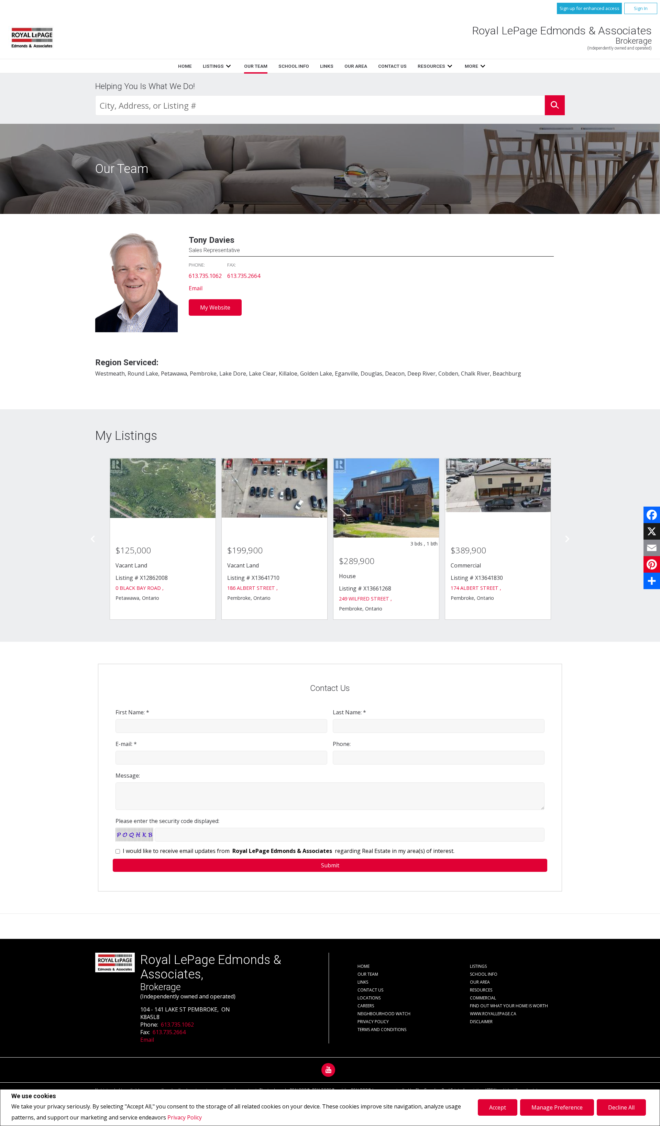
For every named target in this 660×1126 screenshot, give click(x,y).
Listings (213, 66)
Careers (366, 1006)
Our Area (355, 66)
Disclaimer (481, 1022)
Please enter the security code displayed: (167, 821)
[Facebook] (652, 515)
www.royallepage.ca (493, 1014)
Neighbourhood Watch (384, 1014)
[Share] (652, 581)
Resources (431, 66)
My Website (215, 307)
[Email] (652, 548)
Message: (128, 775)
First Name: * (132, 712)
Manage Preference (557, 1107)
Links (326, 66)
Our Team (255, 66)
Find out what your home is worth (509, 1006)
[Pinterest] (652, 564)
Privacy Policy (184, 1117)
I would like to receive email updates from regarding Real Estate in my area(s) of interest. (288, 851)
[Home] (32, 38)
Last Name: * (349, 712)
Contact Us (392, 66)
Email (195, 288)
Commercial (483, 998)
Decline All (621, 1107)
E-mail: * (126, 744)
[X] (652, 531)
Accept (497, 1107)
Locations (369, 998)
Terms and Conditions (382, 1029)
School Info (293, 66)
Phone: (342, 744)
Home (185, 66)
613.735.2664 (243, 276)
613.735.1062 (205, 276)
